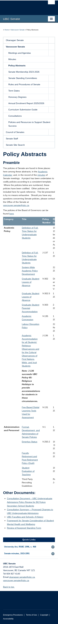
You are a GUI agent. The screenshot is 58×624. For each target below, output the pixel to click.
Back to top (9, 587)
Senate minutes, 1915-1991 (17, 553)
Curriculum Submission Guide (22, 109)
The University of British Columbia (21, 6)
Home (6, 30)
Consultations (15, 116)
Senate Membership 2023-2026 (23, 72)
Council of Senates (15, 132)
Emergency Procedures (13, 615)
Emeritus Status (29, 441)
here (11, 213)
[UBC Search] (51, 3)
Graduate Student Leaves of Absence (30, 282)
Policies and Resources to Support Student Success (29, 124)
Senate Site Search (15, 145)
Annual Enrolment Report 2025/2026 (26, 103)
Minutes (12, 59)
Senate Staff (12, 138)
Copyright (44, 615)
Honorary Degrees (17, 97)
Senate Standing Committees (22, 78)
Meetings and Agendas (19, 53)
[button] (51, 40)
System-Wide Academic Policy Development (30, 270)
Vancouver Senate (18, 30)
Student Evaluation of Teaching (28, 471)
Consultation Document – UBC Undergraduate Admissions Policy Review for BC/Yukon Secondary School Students (29, 502)
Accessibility (8, 619)
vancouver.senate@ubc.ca (16, 205)
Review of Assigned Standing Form (24, 528)
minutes (41, 175)
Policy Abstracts (17, 65)
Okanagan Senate (15, 40)
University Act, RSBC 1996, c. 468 (20, 547)
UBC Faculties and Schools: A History (25, 517)
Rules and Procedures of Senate (24, 84)
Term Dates (14, 90)
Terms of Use (31, 615)
